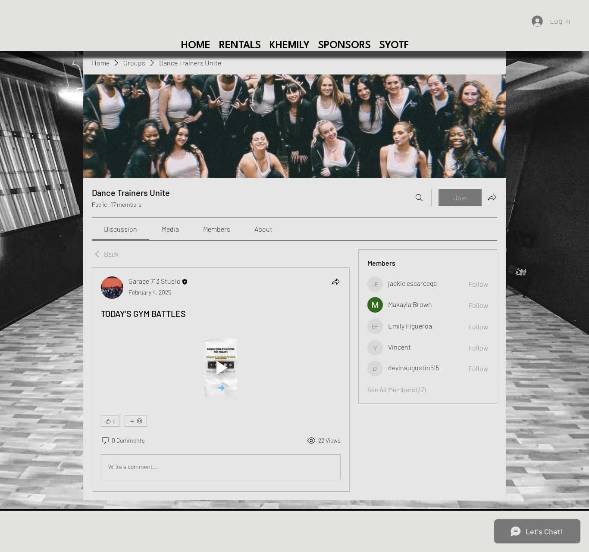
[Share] (335, 281)
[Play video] (220, 367)
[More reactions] (136, 421)
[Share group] (492, 197)
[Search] (419, 197)
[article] (221, 379)
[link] (120, 229)
